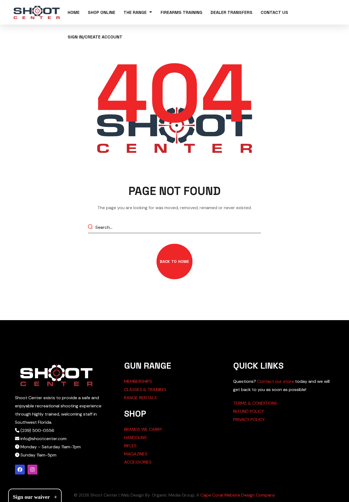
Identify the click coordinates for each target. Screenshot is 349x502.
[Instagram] (32, 469)
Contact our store (275, 381)
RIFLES (130, 446)
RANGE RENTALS (140, 398)
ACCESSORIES (138, 462)
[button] (174, 261)
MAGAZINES (136, 454)
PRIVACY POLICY (249, 419)
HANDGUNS (135, 437)
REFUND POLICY (248, 411)
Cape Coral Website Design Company (237, 495)
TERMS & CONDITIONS (255, 403)
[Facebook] (20, 469)
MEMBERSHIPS (138, 381)
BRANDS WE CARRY (143, 429)
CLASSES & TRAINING (145, 389)
